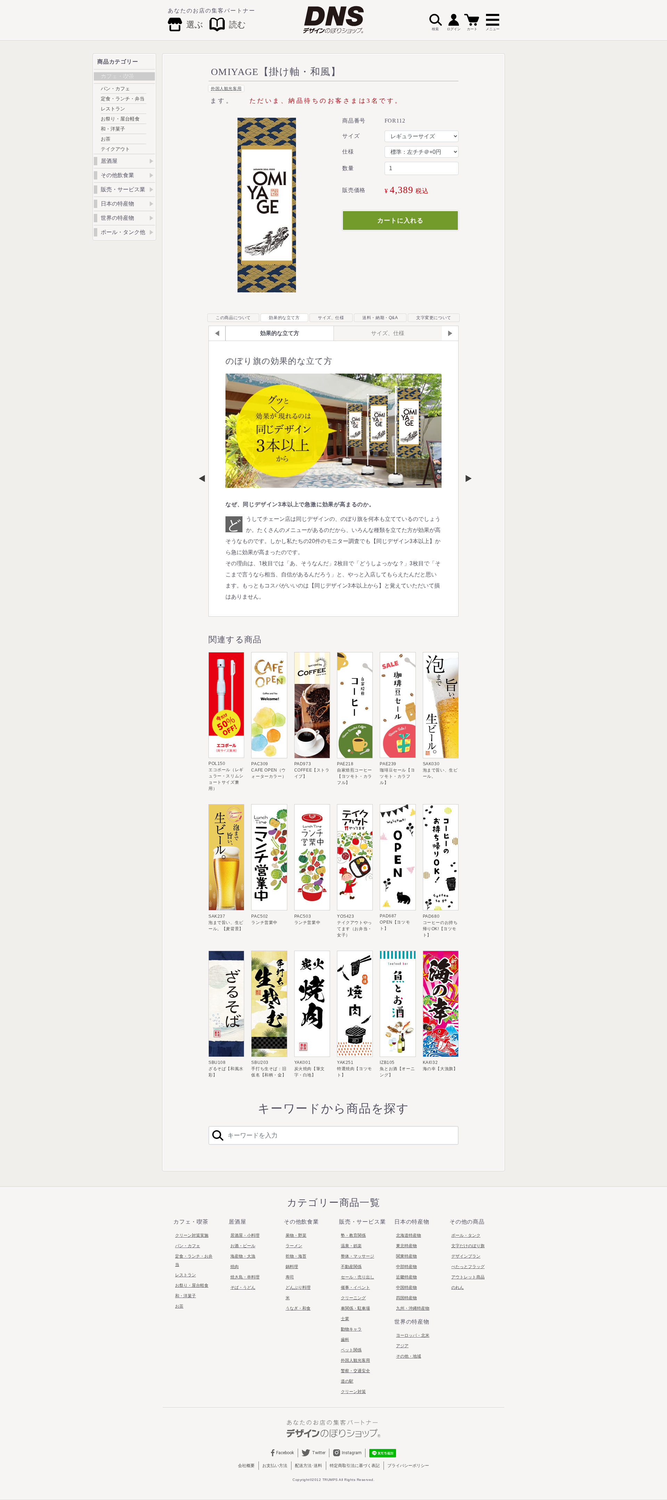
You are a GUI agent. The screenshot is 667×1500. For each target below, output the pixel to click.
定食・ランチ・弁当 (123, 98)
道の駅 (347, 1381)
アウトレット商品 (468, 1277)
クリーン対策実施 (191, 1235)
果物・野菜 (296, 1235)
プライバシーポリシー (408, 1465)
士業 (345, 1318)
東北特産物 (406, 1245)
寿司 (290, 1277)
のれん (457, 1287)
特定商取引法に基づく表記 (355, 1465)
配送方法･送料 (308, 1465)
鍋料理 (292, 1266)
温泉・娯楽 (351, 1245)
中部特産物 (406, 1266)
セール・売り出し (357, 1277)
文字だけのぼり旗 (468, 1245)
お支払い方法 (274, 1465)
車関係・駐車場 (355, 1308)
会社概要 (246, 1465)
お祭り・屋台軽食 (120, 119)
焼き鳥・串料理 (245, 1277)
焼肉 (234, 1266)
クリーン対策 (353, 1391)
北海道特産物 (408, 1235)
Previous (201, 478)
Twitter (319, 1452)
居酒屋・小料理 (245, 1235)
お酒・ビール (242, 1245)
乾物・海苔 (296, 1256)
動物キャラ (351, 1329)
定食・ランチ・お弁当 (194, 1260)
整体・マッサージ (357, 1256)
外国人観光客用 (226, 88)
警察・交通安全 (355, 1370)
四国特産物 (406, 1297)
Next (465, 478)
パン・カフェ (115, 88)
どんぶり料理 (298, 1287)
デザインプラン (465, 1256)
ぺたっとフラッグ (468, 1266)
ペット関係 (351, 1350)
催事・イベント (355, 1287)
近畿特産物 (406, 1277)
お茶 (105, 139)
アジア (402, 1345)
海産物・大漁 (242, 1256)
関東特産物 (406, 1256)
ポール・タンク (465, 1235)
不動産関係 (351, 1266)
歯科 (345, 1339)
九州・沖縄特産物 (412, 1308)
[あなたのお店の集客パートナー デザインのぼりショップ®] (333, 1428)
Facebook (285, 1452)
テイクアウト (115, 149)
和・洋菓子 (113, 129)
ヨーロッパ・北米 (412, 1335)
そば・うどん (242, 1287)
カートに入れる (400, 220)
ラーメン (294, 1245)
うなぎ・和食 (298, 1308)
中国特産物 (406, 1287)
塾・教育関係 (353, 1235)
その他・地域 (408, 1356)
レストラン (113, 108)
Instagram (352, 1452)
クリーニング (353, 1297)
